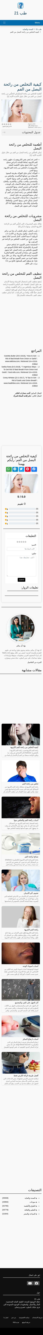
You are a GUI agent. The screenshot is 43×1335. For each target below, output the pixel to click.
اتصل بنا (6, 1317)
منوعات (32, 1202)
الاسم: (33, 545)
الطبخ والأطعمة (29, 1206)
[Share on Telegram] (15, 469)
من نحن (13, 1317)
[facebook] (37, 1283)
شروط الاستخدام (37, 1317)
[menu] (4, 23)
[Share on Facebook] (34, 469)
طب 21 (39, 29)
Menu (37, 23)
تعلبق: (34, 554)
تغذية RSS (16, 1322)
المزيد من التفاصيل (34, 662)
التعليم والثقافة (29, 1210)
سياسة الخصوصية (24, 1317)
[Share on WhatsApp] (9, 469)
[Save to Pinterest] (28, 469)
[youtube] (30, 1283)
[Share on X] (21, 469)
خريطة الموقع (26, 1322)
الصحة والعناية (30, 1198)
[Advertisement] (21, 56)
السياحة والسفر (29, 1214)
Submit (21, 580)
